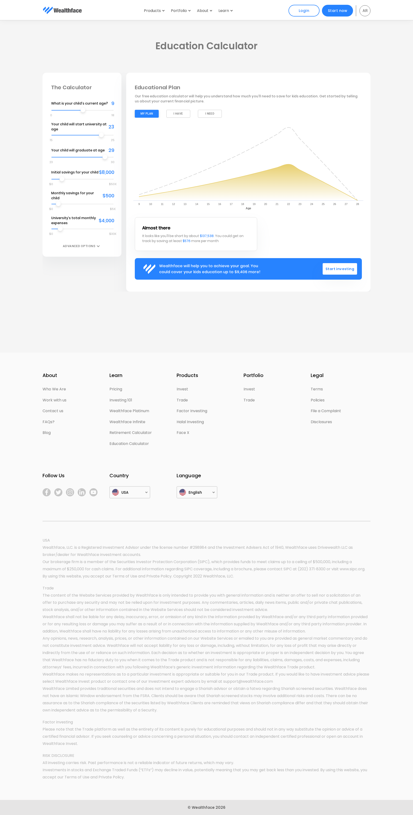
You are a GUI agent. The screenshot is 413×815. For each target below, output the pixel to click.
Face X (183, 432)
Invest (182, 389)
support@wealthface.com (248, 681)
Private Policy (159, 576)
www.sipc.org (352, 569)
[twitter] (58, 492)
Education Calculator (129, 443)
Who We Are (54, 389)
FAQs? (48, 422)
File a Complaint (326, 411)
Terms (317, 389)
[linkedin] (82, 492)
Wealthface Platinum (129, 411)
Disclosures (321, 422)
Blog (47, 432)
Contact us (53, 411)
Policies (318, 400)
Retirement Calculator (130, 432)
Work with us (54, 400)
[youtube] (93, 492)
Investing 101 (120, 400)
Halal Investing (190, 422)
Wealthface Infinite (127, 422)
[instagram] (70, 492)
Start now (337, 10)
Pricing (115, 389)
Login (304, 10)
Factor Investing (192, 411)
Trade (182, 400)
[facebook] (47, 492)
